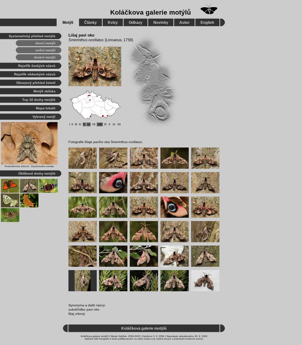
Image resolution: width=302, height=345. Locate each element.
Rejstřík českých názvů (36, 66)
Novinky (160, 23)
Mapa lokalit (45, 108)
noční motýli (45, 50)
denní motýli (45, 43)
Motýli (68, 23)
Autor (184, 23)
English (207, 23)
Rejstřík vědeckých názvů (34, 74)
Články (90, 23)
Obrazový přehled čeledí (35, 83)
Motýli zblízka (44, 91)
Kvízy (113, 23)
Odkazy (135, 23)
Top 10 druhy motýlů (38, 100)
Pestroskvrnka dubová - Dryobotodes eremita (29, 166)
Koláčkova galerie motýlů (150, 12)
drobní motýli (44, 57)
